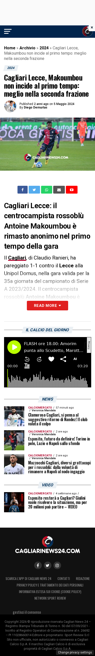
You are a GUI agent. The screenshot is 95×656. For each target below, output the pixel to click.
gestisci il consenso (27, 612)
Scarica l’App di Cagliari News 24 (28, 578)
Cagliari (17, 258)
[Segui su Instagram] (57, 565)
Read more (45, 305)
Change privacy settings (75, 652)
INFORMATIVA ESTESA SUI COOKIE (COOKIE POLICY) (50, 591)
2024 (44, 48)
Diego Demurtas (35, 107)
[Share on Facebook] (23, 190)
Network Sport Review (50, 598)
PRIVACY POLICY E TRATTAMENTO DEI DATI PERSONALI (50, 585)
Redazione (83, 578)
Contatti (64, 578)
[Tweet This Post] (35, 190)
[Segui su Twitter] (47, 565)
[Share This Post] (47, 190)
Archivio (27, 48)
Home (9, 48)
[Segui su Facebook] (38, 565)
